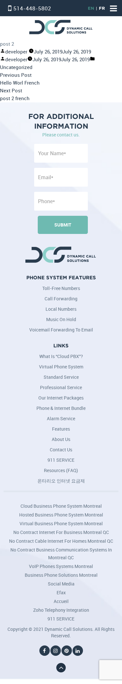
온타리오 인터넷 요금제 (61, 481)
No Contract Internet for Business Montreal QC (61, 532)
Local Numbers (61, 309)
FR (102, 8)
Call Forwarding (61, 299)
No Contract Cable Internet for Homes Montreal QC (61, 541)
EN (91, 8)
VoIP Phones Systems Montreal (61, 566)
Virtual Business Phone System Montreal (61, 523)
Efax (61, 592)
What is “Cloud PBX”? (61, 356)
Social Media (61, 584)
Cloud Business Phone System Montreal (61, 506)
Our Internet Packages (61, 398)
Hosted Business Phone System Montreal (61, 515)
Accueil (61, 601)
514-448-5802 (32, 8)
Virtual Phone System (61, 367)
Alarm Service (61, 418)
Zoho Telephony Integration (61, 610)
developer (16, 52)
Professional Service (61, 387)
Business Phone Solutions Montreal (61, 575)
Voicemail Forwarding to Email (61, 330)
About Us (61, 439)
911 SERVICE (61, 460)
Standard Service (61, 377)
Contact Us (61, 449)
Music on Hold (61, 319)
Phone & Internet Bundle (61, 408)
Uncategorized (16, 67)
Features (61, 429)
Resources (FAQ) (61, 470)
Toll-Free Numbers (61, 288)
